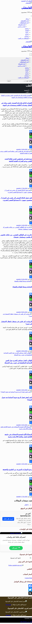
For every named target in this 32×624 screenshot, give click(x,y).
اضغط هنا (8, 604)
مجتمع (27, 34)
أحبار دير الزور (21, 26)
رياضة (27, 32)
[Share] (16, 147)
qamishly (18, 149)
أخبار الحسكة (21, 24)
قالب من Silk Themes (26, 621)
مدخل (27, 18)
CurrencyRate (28, 578)
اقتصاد (27, 30)
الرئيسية (26, 90)
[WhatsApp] (16, 136)
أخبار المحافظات (24, 22)
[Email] (16, 144)
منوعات (26, 36)
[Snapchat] (16, 142)
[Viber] (16, 139)
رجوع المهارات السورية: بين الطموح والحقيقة (17, 469)
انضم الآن (14, 548)
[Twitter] (16, 589)
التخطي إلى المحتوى (26, 1)
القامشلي (26, 7)
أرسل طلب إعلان (8, 519)
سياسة (27, 28)
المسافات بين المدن (23, 38)
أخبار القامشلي (25, 20)
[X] (16, 134)
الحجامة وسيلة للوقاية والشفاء (22, 287)
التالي (25, 504)
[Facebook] (16, 131)
